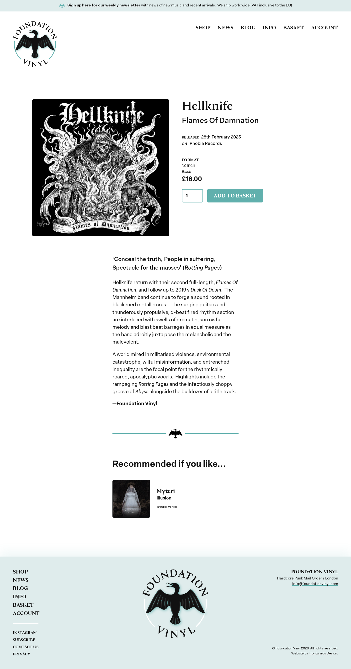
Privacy (21, 654)
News (225, 27)
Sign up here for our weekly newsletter (103, 5)
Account (324, 27)
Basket (293, 27)
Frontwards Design (323, 653)
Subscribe (24, 639)
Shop (203, 27)
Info (269, 27)
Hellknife (207, 105)
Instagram (25, 632)
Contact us (25, 646)
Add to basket (235, 195)
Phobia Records (206, 144)
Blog (247, 27)
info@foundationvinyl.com (315, 584)
